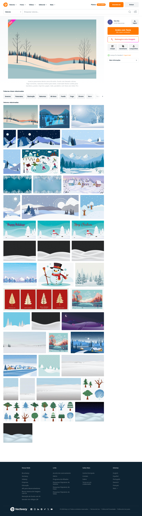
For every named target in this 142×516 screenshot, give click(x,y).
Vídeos (31, 5)
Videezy (24, 479)
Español (115, 476)
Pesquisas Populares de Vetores (61, 483)
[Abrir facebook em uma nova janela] (31, 509)
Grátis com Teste (123, 31)
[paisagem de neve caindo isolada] (89, 411)
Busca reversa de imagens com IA (31, 492)
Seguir (135, 23)
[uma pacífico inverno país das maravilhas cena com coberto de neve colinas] (87, 116)
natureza (42, 96)
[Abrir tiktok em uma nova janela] (45, 509)
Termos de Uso (95, 509)
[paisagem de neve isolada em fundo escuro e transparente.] (17, 433)
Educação (25, 485)
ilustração (31, 96)
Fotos (22, 5)
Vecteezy (25, 476)
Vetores (12, 5)
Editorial (42, 5)
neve (90, 96)
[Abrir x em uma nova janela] (48, 509)
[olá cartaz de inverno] (87, 299)
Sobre (85, 479)
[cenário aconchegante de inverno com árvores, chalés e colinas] (20, 365)
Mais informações (114, 60)
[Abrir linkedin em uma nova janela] (38, 509)
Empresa (25, 482)
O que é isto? (127, 55)
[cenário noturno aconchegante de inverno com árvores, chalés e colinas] (87, 342)
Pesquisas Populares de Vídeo (61, 493)
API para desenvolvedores (31, 488)
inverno (8, 96)
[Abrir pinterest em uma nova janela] (41, 509)
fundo (63, 96)
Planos (93, 5)
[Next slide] (100, 96)
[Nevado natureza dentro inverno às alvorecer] (55, 116)
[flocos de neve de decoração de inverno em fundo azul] (17, 184)
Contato (85, 476)
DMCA (55, 476)
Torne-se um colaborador (87, 483)
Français (116, 485)
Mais (51, 5)
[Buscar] (129, 12)
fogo (72, 96)
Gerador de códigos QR (30, 499)
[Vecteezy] (5, 5)
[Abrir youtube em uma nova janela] (51, 509)
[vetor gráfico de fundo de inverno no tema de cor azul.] (20, 274)
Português (116, 479)
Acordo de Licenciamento (62, 473)
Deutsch (116, 482)
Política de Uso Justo (123, 509)
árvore (81, 96)
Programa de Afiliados (60, 479)
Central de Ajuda (88, 473)
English (115, 473)
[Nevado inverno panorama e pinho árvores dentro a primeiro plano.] (16, 321)
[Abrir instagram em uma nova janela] (35, 509)
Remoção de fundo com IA (31, 496)
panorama (19, 96)
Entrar (131, 5)
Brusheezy (25, 473)
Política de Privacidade (109, 509)
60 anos (53, 96)
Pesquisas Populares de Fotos (61, 488)
